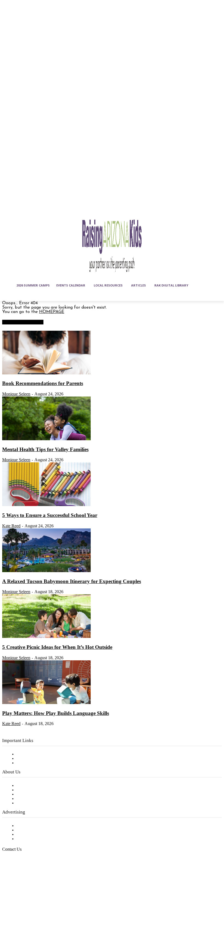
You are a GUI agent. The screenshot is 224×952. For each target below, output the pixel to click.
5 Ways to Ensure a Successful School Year (49, 515)
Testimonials (28, 826)
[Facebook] (7, 914)
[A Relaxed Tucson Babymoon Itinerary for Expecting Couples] (46, 571)
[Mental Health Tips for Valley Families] (46, 439)
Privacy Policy (29, 763)
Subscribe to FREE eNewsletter (47, 754)
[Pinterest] (48, 914)
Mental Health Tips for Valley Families (45, 449)
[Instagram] (21, 914)
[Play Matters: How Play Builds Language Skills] (46, 703)
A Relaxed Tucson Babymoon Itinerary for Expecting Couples (71, 581)
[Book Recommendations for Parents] (46, 373)
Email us (22, 877)
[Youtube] (21, 927)
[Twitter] (7, 927)
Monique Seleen (16, 394)
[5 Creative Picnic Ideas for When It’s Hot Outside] (46, 637)
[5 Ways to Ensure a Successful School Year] (46, 505)
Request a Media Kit (36, 830)
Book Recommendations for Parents (42, 383)
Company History (34, 790)
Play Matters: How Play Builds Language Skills (55, 713)
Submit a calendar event (40, 803)
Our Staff (26, 786)
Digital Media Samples (38, 834)
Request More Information (43, 839)
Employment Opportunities (43, 794)
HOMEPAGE (51, 312)
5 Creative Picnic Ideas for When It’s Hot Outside (57, 647)
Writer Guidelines (33, 799)
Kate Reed (11, 526)
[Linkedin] (34, 914)
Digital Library (31, 758)
